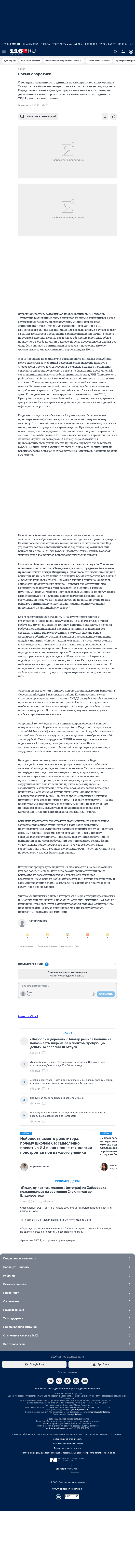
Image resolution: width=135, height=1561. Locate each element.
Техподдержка (13, 1318)
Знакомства (30, 44)
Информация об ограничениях (67, 1439)
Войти (30, 995)
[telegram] (50, 1381)
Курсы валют (108, 44)
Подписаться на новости (20, 1258)
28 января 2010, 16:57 (28, 105)
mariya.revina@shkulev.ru (57, 1428)
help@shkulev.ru (75, 1414)
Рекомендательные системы (67, 1448)
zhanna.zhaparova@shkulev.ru (56, 1423)
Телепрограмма (62, 44)
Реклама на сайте (15, 1284)
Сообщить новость (16, 1267)
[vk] (59, 1381)
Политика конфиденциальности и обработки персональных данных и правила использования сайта (67, 1453)
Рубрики (9, 1275)
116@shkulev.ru (82, 1410)
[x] (76, 1381)
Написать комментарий (41, 116)
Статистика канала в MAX (20, 1335)
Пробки (123, 44)
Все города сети (14, 1344)
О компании (11, 1301)
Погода (45, 44)
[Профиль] (131, 51)
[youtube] (84, 1381)
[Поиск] (115, 51)
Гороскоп (91, 44)
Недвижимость (11, 44)
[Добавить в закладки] (105, 116)
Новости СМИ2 (28, 1016)
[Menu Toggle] (4, 51)
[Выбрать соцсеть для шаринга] (113, 116)
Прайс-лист (11, 1292)
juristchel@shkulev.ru (100, 1412)
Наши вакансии (13, 1309)
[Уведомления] (123, 51)
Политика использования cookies (67, 1443)
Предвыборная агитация (20, 1327)
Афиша (78, 44)
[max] (67, 1381)
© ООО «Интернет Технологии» (67, 1489)
